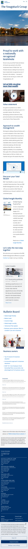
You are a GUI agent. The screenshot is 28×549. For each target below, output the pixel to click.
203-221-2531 (6, 502)
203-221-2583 (6, 489)
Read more (8, 302)
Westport (2, 518)
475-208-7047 (5, 490)
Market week (7, 318)
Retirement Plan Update (11, 326)
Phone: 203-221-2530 (5, 454)
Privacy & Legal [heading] (18, 516)
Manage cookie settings (14, 545)
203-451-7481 (5, 509)
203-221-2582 (6, 482)
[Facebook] (2, 455)
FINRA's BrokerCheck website (16, 434)
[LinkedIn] (2, 464)
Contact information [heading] (5, 451)
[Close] (25, 523)
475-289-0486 (5, 471)
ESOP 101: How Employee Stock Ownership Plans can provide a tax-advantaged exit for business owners (14, 368)
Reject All (14, 538)
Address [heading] (3, 516)
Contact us (6, 258)
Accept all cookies (14, 542)
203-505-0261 (5, 463)
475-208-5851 (5, 484)
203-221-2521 (6, 476)
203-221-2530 (6, 462)
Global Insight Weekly (10, 316)
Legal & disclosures (18, 520)
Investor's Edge (8, 321)
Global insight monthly (10, 323)
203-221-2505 (6, 469)
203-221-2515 (6, 495)
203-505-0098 (5, 477)
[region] (14, 535)
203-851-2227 (5, 496)
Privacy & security (18, 518)
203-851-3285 (5, 503)
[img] (14, 28)
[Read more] (4, 384)
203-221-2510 (6, 508)
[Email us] (1, 455)
